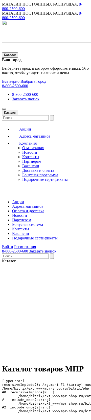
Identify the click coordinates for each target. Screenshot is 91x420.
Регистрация (25, 246)
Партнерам (31, 161)
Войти (7, 246)
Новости (29, 152)
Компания (27, 143)
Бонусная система (27, 224)
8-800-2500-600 (15, 86)
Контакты (30, 157)
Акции (24, 129)
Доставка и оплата (38, 170)
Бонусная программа (40, 175)
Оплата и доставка (28, 211)
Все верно (10, 81)
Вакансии (30, 166)
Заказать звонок (25, 99)
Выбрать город (33, 81)
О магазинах (33, 148)
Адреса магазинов (34, 136)
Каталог (10, 55)
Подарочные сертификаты (45, 179)
